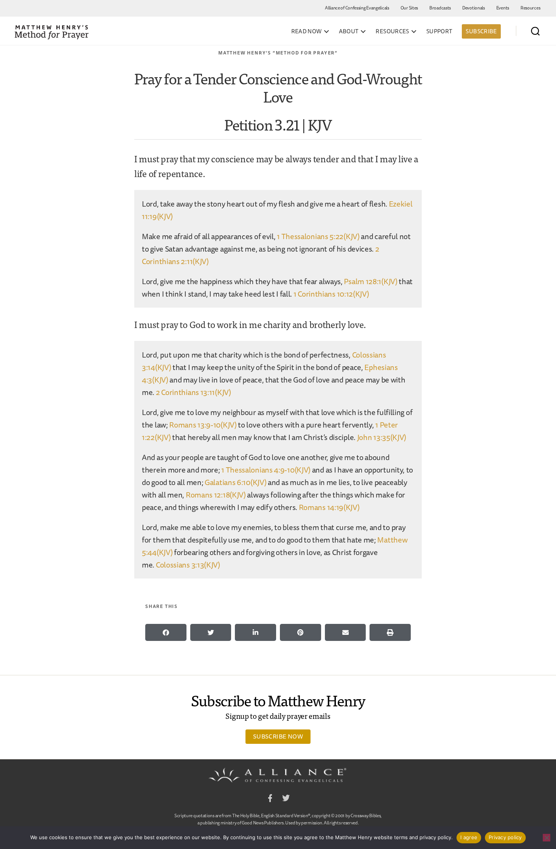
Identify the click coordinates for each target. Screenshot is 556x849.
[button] (165, 632)
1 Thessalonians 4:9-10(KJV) (266, 470)
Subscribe (481, 31)
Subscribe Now (278, 736)
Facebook (270, 799)
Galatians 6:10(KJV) (235, 482)
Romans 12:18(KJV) (216, 495)
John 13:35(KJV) (382, 437)
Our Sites (409, 7)
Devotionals (473, 7)
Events (502, 7)
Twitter (286, 799)
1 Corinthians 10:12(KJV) (331, 294)
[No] (546, 837)
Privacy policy (505, 837)
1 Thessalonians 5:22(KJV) (318, 236)
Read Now (306, 31)
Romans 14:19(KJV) (329, 507)
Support (439, 31)
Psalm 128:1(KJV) (370, 281)
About (349, 31)
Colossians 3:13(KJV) (188, 565)
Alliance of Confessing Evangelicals (357, 7)
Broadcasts (440, 7)
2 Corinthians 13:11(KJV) (193, 392)
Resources (530, 7)
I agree (468, 837)
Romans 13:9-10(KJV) (202, 425)
